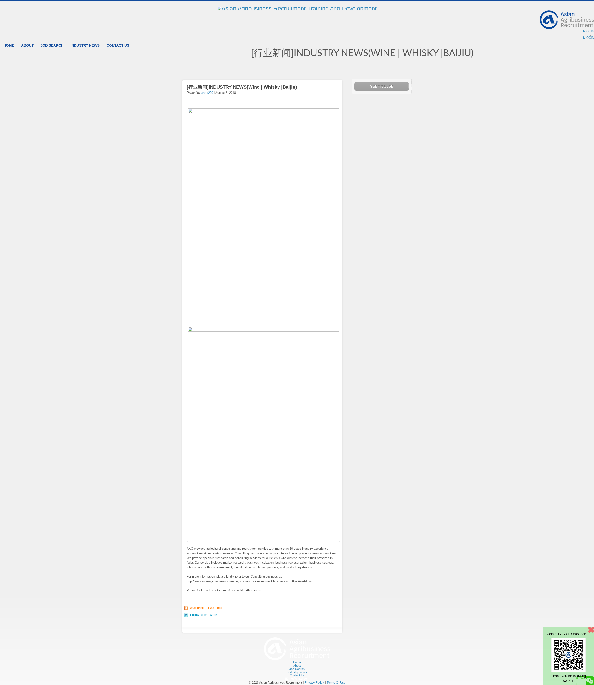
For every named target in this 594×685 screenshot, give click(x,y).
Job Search (52, 45)
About (27, 45)
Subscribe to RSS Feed (206, 608)
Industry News (85, 45)
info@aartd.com (298, 678)
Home (8, 45)
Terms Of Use (336, 682)
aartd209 (207, 92)
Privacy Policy (314, 682)
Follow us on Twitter (203, 615)
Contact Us (118, 45)
